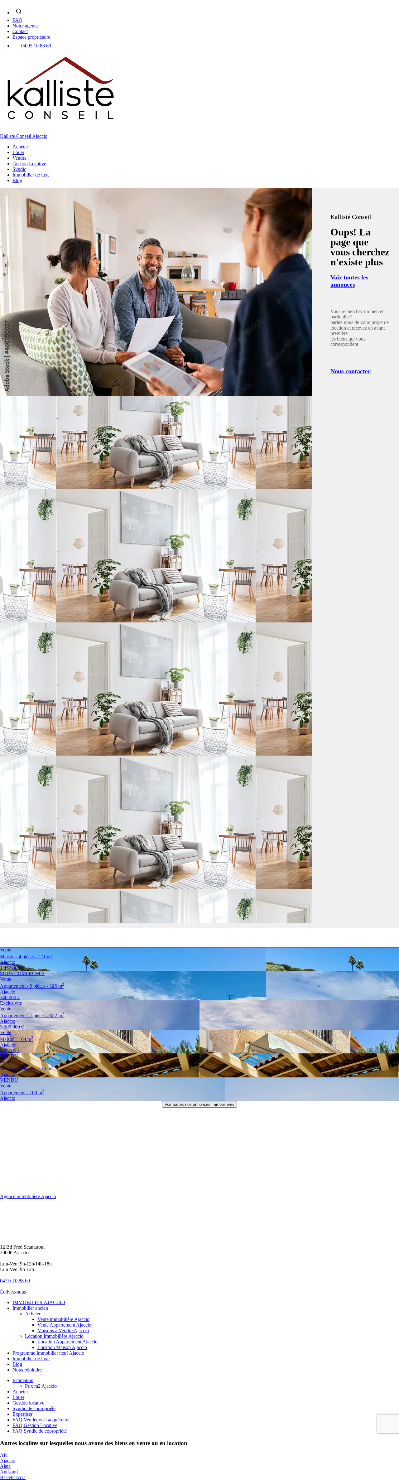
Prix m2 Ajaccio (41, 1386)
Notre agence (25, 25)
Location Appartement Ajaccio (67, 1341)
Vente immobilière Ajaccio (63, 1319)
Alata (5, 1466)
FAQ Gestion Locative (34, 1425)
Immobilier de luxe (31, 174)
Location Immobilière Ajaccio (54, 1336)
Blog (17, 180)
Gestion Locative (29, 163)
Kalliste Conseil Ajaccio (23, 136)
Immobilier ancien (30, 1308)
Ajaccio (7, 1460)
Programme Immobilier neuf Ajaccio (48, 1353)
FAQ (17, 20)
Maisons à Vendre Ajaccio (63, 1330)
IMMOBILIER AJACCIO (38, 1302)
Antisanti (9, 1471)
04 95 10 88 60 (36, 45)
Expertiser (22, 1414)
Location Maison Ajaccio (62, 1347)
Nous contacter (350, 371)
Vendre (19, 158)
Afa (3, 1455)
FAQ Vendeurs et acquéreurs (40, 1419)
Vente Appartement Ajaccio (64, 1325)
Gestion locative (28, 1402)
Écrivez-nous (13, 1291)
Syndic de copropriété (33, 1408)
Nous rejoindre (27, 1369)
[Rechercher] (18, 11)
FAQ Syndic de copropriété (39, 1431)
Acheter (20, 146)
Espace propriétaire (31, 37)
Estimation (22, 1380)
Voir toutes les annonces (349, 281)
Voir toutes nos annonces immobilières (199, 1104)
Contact (20, 31)
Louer (18, 152)
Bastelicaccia (13, 1477)
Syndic (19, 169)
